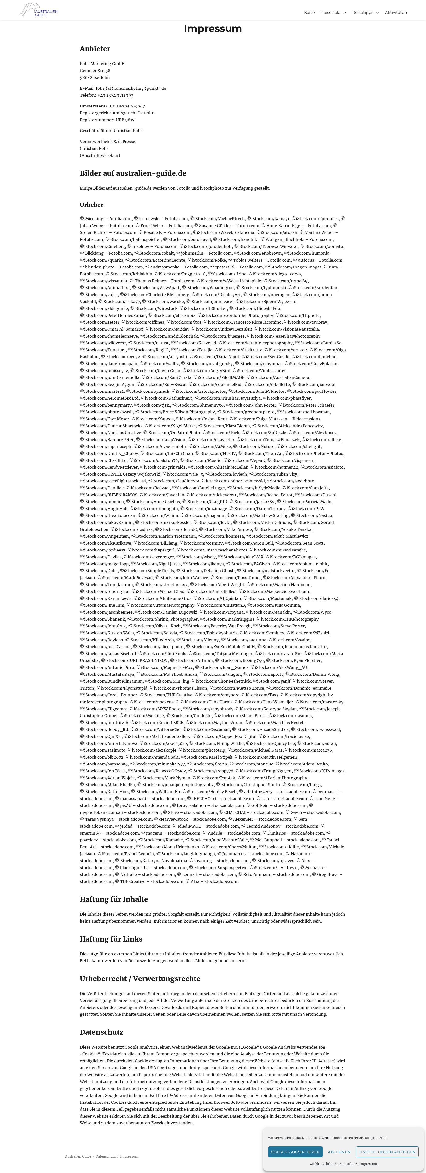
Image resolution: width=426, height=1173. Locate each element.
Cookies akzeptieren (295, 1152)
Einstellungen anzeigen (387, 1152)
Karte (309, 12)
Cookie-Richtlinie (323, 1164)
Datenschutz (347, 1164)
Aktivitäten (396, 12)
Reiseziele (330, 12)
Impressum (368, 1164)
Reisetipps (362, 12)
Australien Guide (78, 1157)
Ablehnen (339, 1152)
